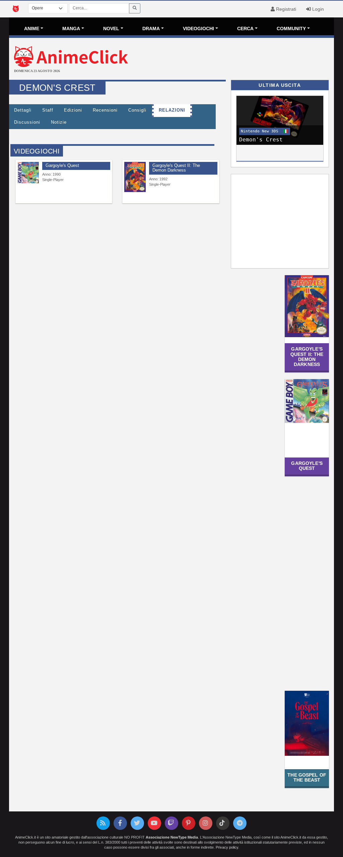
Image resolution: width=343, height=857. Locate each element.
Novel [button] (111, 28)
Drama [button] (151, 28)
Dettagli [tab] (22, 110)
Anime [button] (31, 28)
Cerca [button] (245, 28)
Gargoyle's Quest (306, 466)
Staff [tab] (47, 110)
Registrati (285, 9)
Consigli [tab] (137, 110)
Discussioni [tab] (27, 122)
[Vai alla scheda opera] (28, 172)
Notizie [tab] (59, 122)
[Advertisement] (225, 60)
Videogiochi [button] (198, 28)
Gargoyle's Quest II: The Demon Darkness (307, 356)
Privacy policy (227, 847)
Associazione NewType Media (172, 837)
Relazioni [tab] (172, 110)
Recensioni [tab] (105, 110)
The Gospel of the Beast (306, 777)
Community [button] (291, 28)
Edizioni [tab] (73, 110)
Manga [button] (71, 28)
